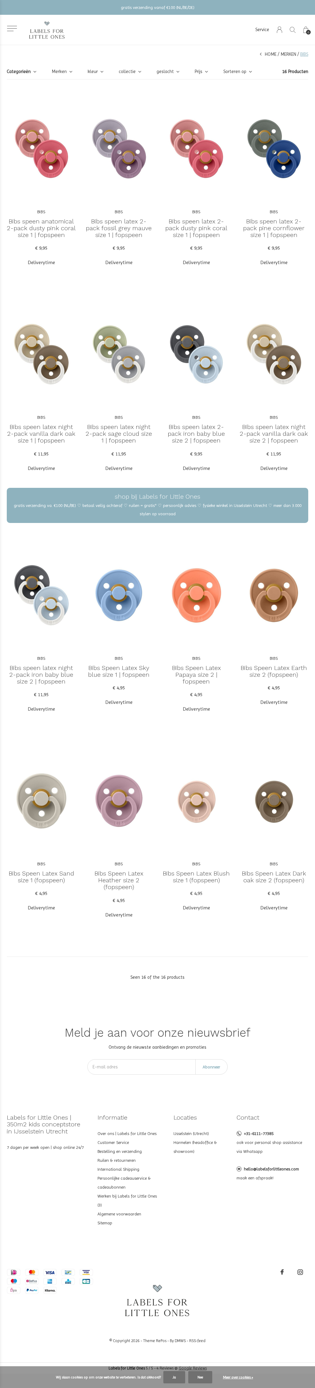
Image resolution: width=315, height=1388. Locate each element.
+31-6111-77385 (258, 1133)
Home (271, 54)
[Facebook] (282, 1272)
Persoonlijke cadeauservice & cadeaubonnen (124, 1183)
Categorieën (19, 71)
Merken (288, 54)
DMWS (180, 1340)
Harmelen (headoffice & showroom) (195, 1147)
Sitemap (105, 1222)
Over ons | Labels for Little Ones (127, 1133)
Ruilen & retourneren (117, 1160)
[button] (11, 28)
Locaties (185, 1117)
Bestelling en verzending (120, 1151)
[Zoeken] (293, 30)
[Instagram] (300, 1272)
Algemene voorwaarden (119, 1213)
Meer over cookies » (238, 1377)
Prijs (198, 71)
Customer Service (113, 1142)
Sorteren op (234, 71)
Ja (174, 1377)
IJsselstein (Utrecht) (191, 1133)
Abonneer (211, 1066)
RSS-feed (197, 1340)
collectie (127, 71)
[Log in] (279, 30)
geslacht (165, 71)
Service (262, 29)
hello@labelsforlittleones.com (271, 1168)
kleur (93, 71)
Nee (200, 1377)
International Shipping (118, 1169)
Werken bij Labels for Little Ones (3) (127, 1200)
